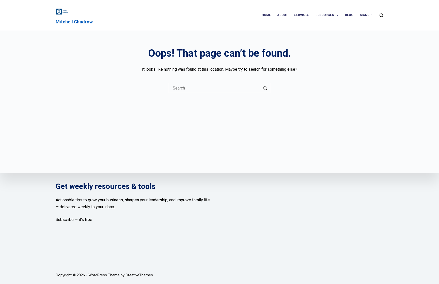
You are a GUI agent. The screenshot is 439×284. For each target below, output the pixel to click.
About (282, 15)
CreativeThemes (139, 275)
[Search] (381, 15)
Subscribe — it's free (74, 219)
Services (301, 15)
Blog (349, 15)
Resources (325, 15)
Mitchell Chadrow (74, 21)
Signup (365, 15)
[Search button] (265, 88)
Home (266, 15)
